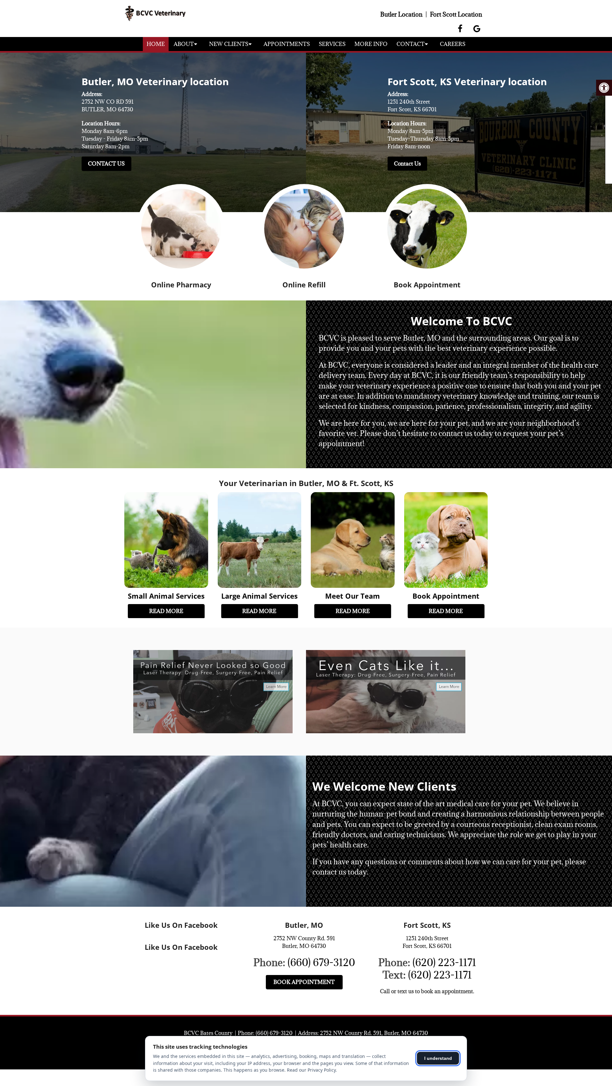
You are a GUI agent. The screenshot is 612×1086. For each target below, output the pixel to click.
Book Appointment (304, 982)
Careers (452, 44)
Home (156, 44)
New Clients (228, 44)
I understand (438, 1058)
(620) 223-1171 (444, 962)
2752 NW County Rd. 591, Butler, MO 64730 (374, 1033)
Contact (411, 44)
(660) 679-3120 (321, 962)
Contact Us (106, 163)
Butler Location (401, 14)
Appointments (287, 44)
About (184, 44)
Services (332, 44)
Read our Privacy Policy (311, 1070)
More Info (371, 44)
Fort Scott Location (456, 14)
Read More (166, 611)
